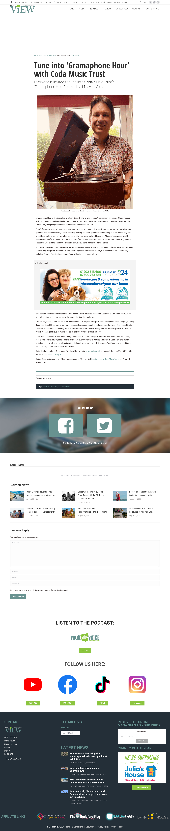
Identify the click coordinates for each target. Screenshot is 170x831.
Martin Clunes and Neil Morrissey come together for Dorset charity (41, 510)
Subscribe (141, 732)
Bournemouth (74, 774)
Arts (71, 763)
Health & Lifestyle (86, 774)
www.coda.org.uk (93, 351)
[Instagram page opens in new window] (154, 2)
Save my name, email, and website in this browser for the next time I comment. (40, 590)
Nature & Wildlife (96, 800)
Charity (36, 55)
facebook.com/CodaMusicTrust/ (105, 359)
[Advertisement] (85, 31)
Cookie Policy (117, 827)
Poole (105, 800)
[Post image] (17, 496)
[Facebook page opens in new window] (150, 2)
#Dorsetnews (64, 386)
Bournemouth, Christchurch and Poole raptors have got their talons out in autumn (88, 794)
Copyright (90, 827)
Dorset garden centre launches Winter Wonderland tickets (142, 493)
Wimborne (90, 786)
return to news (75, 55)
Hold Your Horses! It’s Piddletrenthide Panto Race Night (92, 510)
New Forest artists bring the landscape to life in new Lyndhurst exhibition (88, 756)
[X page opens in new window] (158, 2)
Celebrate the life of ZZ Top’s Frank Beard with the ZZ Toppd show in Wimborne (91, 495)
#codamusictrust (50, 386)
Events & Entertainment (49, 55)
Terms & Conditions (74, 827)
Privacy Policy (103, 827)
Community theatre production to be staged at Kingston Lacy (143, 510)
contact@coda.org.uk (53, 354)
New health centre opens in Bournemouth (84, 769)
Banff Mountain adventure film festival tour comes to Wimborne (41, 493)
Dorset (40, 55)
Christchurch (84, 800)
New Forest (77, 763)
